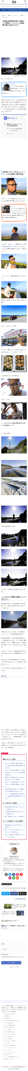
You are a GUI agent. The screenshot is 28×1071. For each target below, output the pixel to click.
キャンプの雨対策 (8, 1038)
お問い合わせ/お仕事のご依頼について (12, 1020)
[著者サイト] (6, 874)
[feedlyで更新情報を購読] (13, 878)
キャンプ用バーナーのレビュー (11, 1052)
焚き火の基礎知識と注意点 (10, 1031)
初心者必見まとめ (8, 1018)
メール (4, 949)
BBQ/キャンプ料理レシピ (10, 1027)
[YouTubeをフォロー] (21, 874)
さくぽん (12, 84)
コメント (4, 928)
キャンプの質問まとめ (9, 1022)
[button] (25, 501)
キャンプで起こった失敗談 (10, 1040)
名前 (3, 944)
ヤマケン (12, 206)
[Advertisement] (14, 41)
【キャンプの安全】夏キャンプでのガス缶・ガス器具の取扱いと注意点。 (15, 784)
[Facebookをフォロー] (13, 874)
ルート (11, 133)
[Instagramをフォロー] (17, 874)
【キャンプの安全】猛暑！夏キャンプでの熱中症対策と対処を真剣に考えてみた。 (15, 765)
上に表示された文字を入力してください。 (13, 956)
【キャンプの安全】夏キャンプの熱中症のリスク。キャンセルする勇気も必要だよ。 (15, 773)
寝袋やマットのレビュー (9, 1059)
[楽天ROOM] (10, 878)
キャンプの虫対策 (8, 1036)
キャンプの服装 (8, 1029)
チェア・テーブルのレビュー (10, 1047)
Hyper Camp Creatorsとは (10, 1013)
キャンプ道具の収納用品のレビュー (12, 1056)
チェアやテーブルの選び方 (10, 1034)
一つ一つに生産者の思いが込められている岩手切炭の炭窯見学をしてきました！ (15, 796)
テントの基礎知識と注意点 (10, 1025)
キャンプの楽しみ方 (7, 884)
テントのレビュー (8, 1043)
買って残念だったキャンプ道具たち (15, 816)
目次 (9, 118)
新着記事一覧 (7, 1016)
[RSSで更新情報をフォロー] (17, 878)
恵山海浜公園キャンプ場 (9, 246)
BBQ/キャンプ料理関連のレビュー (11, 1045)
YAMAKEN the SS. (14, 856)
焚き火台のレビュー (9, 1054)
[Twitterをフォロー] (10, 874)
